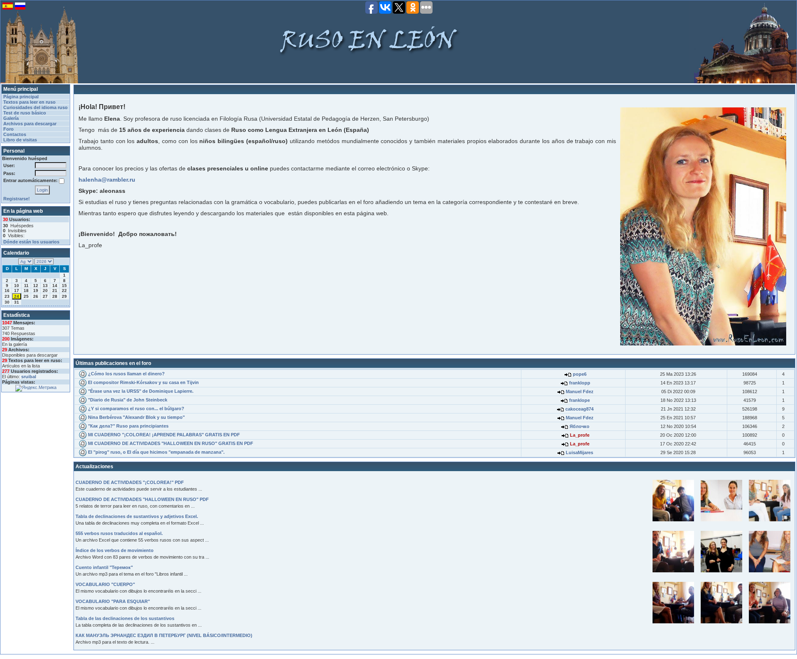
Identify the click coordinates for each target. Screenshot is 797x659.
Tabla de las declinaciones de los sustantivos (125, 618)
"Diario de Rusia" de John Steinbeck (127, 399)
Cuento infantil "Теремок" (104, 567)
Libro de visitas (20, 139)
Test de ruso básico (24, 112)
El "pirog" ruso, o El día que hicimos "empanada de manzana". (156, 452)
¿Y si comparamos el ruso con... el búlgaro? (136, 408)
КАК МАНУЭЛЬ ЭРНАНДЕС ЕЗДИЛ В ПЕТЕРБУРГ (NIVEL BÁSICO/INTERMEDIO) (164, 635)
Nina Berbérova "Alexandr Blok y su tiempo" (136, 417)
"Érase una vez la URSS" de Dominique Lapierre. (140, 391)
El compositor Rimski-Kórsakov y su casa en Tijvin (143, 382)
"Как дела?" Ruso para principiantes (128, 425)
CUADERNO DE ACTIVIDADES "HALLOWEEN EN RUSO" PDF (142, 499)
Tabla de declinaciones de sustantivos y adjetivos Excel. (137, 516)
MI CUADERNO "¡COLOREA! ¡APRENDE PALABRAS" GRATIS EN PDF (164, 434)
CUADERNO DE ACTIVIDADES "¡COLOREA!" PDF (130, 482)
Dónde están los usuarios (31, 241)
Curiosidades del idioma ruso (35, 107)
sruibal (28, 376)
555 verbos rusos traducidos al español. (119, 533)
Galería (11, 118)
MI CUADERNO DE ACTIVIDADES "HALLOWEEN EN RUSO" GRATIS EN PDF (170, 443)
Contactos (14, 134)
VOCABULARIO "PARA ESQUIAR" (113, 601)
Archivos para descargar (29, 123)
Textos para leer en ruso (29, 102)
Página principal (21, 96)
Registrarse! (16, 198)
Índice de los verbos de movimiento (115, 550)
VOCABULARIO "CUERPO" (105, 584)
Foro (8, 128)
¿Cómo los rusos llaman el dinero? (126, 373)
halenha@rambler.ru (106, 179)
